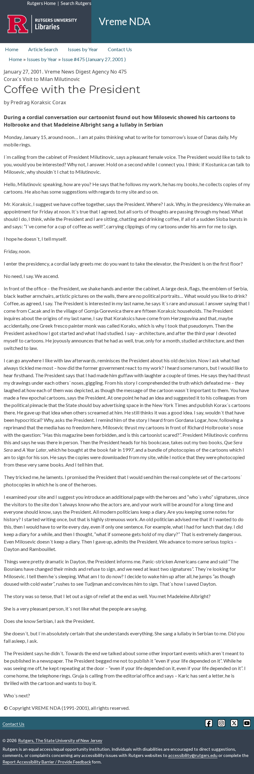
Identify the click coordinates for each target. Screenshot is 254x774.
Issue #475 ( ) (94, 59)
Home (11, 49)
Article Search (43, 49)
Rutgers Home (41, 3)
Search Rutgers (76, 3)
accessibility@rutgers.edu (192, 755)
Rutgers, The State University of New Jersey (60, 740)
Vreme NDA (125, 21)
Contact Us (120, 49)
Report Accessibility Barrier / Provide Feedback (46, 761)
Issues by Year (83, 49)
